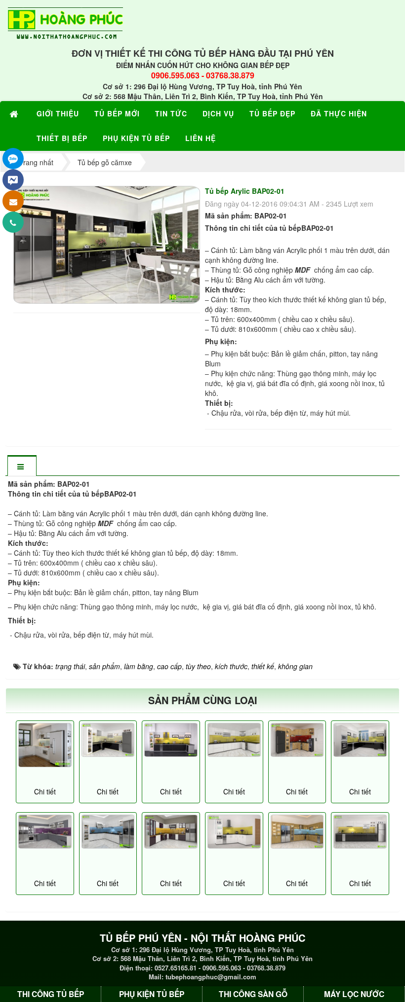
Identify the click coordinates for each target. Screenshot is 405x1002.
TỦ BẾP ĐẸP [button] (272, 113)
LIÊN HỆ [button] (200, 138)
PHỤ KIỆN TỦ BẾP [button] (136, 138)
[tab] (22, 466)
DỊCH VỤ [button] (218, 113)
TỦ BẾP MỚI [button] (117, 113)
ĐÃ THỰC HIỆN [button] (339, 113)
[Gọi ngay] (13, 222)
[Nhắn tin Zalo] (13, 158)
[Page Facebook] (13, 179)
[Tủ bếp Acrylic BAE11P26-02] (360, 832)
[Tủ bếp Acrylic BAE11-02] (234, 832)
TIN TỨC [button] (171, 113)
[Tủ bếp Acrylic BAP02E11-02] (108, 740)
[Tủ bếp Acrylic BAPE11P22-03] (171, 832)
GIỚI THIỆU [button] (58, 113)
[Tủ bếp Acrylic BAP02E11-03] (360, 740)
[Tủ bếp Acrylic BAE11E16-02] (45, 832)
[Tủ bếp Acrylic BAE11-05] (234, 740)
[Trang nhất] (15, 113)
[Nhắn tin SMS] (13, 201)
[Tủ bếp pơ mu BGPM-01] (297, 740)
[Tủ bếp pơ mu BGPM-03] (297, 832)
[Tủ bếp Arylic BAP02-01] (107, 244)
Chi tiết (45, 791)
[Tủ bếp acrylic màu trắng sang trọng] (45, 745)
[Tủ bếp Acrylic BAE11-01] (108, 832)
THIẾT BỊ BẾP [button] (62, 138)
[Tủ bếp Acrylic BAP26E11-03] (171, 740)
